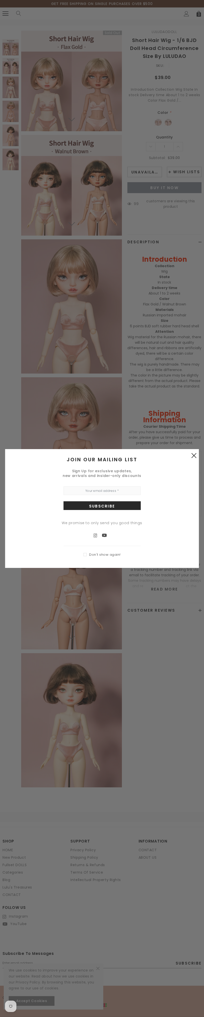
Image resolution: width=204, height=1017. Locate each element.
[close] (194, 455)
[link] (98, 535)
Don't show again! (105, 554)
